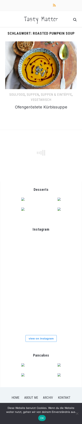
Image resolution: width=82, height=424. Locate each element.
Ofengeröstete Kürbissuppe (41, 107)
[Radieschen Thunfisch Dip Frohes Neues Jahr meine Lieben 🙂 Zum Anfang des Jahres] (17, 319)
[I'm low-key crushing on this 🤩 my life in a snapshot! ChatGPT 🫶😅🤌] (64, 295)
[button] (41, 65)
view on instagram (41, 338)
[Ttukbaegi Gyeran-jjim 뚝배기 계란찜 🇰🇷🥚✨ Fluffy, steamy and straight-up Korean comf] (17, 248)
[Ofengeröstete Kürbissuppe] (41, 44)
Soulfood (17, 94)
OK (42, 418)
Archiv (48, 398)
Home (15, 398)
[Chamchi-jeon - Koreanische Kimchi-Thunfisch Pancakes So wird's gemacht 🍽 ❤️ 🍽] (17, 272)
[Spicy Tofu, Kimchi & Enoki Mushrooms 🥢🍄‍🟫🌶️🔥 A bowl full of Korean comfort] (64, 248)
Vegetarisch (41, 100)
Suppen (33, 94)
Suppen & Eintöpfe (56, 94)
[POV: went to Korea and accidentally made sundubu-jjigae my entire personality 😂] (41, 248)
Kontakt (64, 398)
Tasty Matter (41, 19)
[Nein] (77, 413)
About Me (31, 398)
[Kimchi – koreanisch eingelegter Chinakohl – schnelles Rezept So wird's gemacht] (64, 272)
